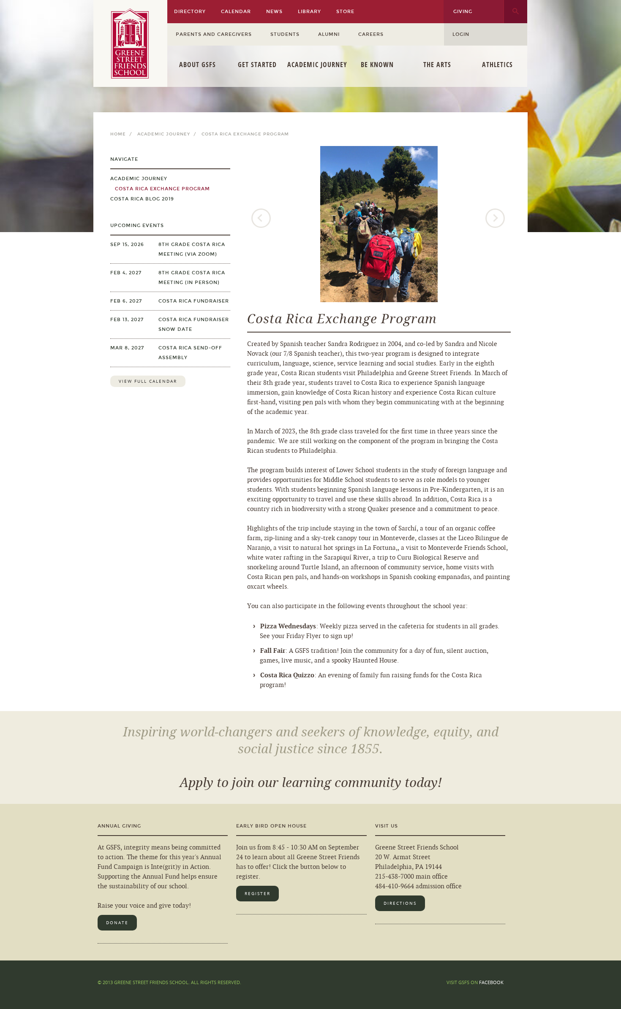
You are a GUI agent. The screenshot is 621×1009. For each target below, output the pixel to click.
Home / (123, 134)
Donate (117, 922)
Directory (190, 11)
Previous (261, 219)
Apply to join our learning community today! (311, 782)
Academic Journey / (168, 134)
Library (309, 11)
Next (496, 219)
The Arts (437, 64)
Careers (371, 34)
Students (285, 34)
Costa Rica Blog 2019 (142, 199)
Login (460, 34)
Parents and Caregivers (214, 34)
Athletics (497, 64)
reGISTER (257, 893)
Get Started (257, 64)
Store (345, 11)
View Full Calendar (148, 381)
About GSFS (197, 64)
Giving (462, 11)
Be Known (377, 64)
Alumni (329, 34)
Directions (400, 903)
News (274, 11)
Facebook (491, 982)
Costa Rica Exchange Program (160, 189)
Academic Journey (317, 64)
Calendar (236, 11)
